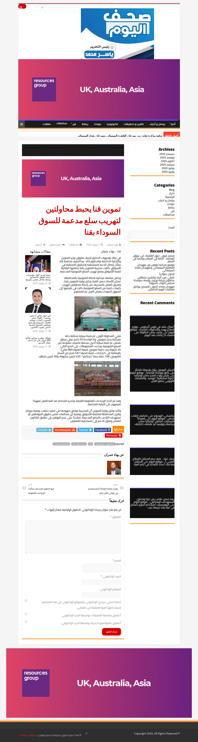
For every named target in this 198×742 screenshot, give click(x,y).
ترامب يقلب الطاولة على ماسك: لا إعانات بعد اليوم (154, 334)
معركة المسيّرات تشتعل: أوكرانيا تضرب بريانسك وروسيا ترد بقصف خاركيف (154, 421)
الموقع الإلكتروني (110, 589)
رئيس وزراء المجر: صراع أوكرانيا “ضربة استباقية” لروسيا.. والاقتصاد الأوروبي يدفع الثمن (154, 378)
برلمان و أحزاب (157, 124)
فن (74, 124)
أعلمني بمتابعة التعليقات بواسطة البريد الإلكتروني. (91, 615)
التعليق (115, 516)
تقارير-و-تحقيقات (134, 124)
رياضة (85, 124)
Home (161, 7)
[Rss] (42, 7)
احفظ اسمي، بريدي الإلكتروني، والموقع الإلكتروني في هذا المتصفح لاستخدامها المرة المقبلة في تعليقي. (81, 604)
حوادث (97, 124)
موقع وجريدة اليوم (61, 444)
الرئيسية (116, 146)
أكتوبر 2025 (167, 161)
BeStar (23, 735)
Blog (174, 7)
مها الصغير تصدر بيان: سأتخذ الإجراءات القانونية (41, 489)
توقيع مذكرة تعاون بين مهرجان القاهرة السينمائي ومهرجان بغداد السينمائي (119, 135)
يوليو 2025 (168, 168)
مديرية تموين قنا (79, 444)
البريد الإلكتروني (111, 576)
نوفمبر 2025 (167, 157)
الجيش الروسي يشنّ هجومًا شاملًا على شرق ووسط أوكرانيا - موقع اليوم (152, 371)
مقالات (47, 124)
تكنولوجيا (112, 124)
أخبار (173, 124)
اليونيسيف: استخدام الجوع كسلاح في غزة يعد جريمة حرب (152, 506)
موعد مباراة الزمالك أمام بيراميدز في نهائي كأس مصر (103, 489)
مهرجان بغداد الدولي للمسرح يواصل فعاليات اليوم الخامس (153, 288)
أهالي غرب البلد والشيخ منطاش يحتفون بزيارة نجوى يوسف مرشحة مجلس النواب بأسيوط (153, 280)
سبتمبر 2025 (167, 164)
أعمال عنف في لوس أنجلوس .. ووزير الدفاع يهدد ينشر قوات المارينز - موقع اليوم (152, 329)
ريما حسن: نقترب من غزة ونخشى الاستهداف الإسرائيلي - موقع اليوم (154, 500)
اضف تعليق (55, 244)
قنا (91, 444)
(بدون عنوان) (166, 273)
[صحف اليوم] (99, 33)
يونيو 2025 (168, 171)
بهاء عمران (112, 244)
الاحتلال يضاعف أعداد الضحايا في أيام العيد (154, 463)
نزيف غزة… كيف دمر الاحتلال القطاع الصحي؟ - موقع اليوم (153, 460)
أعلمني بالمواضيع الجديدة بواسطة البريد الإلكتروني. (91, 623)
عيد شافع (33, 735)
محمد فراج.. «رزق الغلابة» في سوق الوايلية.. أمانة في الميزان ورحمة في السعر (153, 258)
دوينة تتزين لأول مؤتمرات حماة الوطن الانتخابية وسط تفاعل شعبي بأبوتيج (38, 277)
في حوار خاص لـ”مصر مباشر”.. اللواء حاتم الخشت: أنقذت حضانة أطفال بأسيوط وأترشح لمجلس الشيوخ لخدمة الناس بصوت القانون (39, 321)
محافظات (61, 123)
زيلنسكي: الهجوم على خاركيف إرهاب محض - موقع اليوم (152, 417)
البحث (171, 227)
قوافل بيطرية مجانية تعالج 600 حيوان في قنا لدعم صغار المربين (38, 340)
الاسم (116, 560)
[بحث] (22, 6)
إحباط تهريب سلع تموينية (105, 444)
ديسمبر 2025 (166, 153)
